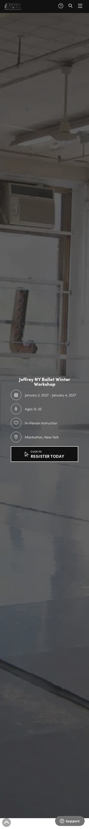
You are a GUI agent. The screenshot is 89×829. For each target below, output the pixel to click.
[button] (61, 6)
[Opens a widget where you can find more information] (70, 821)
